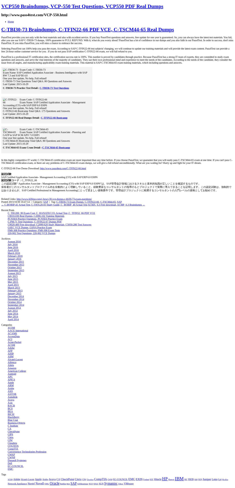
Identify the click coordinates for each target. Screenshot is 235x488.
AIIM (10, 356)
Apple (11, 382)
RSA (68, 484)
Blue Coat (13, 420)
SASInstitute (82, 484)
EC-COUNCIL (16, 466)
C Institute (13, 425)
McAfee (225, 479)
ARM (11, 385)
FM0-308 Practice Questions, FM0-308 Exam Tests (34, 230)
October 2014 (15, 302)
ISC (186, 479)
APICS (11, 379)
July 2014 (13, 310)
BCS (10, 408)
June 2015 (13, 279)
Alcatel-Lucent (15, 359)
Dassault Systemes (17, 460)
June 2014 (13, 313)
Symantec (111, 483)
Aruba (11, 388)
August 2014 (14, 308)
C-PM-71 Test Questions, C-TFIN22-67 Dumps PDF (35, 221)
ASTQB (12, 394)
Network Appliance (17, 483)
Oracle (54, 483)
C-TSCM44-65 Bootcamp (56, 147)
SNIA (96, 484)
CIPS (10, 434)
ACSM (11, 345)
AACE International (18, 330)
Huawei (171, 479)
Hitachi (157, 479)
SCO (91, 484)
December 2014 (16, 296)
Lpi (220, 479)
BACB (11, 405)
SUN (101, 483)
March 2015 (14, 287)
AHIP (11, 353)
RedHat (63, 484)
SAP (45, 202)
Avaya (11, 399)
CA (9, 428)
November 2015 (16, 264)
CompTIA (13, 448)
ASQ (10, 391)
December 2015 (16, 261)
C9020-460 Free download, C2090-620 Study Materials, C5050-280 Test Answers (49, 224)
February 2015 (15, 290)
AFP (10, 350)
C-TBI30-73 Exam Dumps (69, 202)
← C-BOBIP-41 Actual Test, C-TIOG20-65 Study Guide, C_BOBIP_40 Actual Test (44, 204)
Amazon (12, 368)
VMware (129, 483)
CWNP (11, 457)
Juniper (207, 479)
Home (11, 21)
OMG (46, 484)
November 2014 (16, 299)
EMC (10, 469)
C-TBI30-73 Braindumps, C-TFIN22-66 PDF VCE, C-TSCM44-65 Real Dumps (87, 29)
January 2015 (14, 293)
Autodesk (12, 397)
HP (165, 478)
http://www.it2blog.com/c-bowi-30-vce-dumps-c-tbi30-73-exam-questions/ (54, 199)
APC (10, 376)
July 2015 (13, 276)
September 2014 (16, 305)
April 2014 (13, 319)
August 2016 (14, 241)
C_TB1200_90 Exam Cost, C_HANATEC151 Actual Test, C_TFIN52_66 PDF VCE (51, 213)
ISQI (200, 479)
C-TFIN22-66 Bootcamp (54, 117)
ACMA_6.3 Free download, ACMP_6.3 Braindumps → (116, 204)
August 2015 (14, 273)
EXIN (139, 479)
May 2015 (13, 282)
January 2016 (14, 259)
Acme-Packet (14, 342)
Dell (10, 463)
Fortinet (146, 479)
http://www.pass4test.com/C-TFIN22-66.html (63, 168)
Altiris (11, 365)
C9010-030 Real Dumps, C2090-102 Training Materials (36, 216)
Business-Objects (16, 423)
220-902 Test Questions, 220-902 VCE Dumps (31, 233)
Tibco (120, 484)
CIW (10, 440)
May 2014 (13, 316)
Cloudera (12, 443)
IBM (179, 478)
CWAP (11, 454)
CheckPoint (14, 431)
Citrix (10, 437)
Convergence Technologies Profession (27, 451)
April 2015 (13, 284)
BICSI (11, 414)
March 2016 (14, 253)
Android (12, 374)
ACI (10, 339)
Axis (10, 402)
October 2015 (15, 267)
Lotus (215, 479)
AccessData (14, 336)
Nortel (31, 483)
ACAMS (12, 333)
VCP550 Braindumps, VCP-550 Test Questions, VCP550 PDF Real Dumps (82, 6)
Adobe (11, 348)
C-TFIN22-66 (92, 202)
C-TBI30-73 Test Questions (54, 88)
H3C (151, 479)
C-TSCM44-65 (108, 202)
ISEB (191, 479)
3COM (11, 327)
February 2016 (15, 256)
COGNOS (13, 446)
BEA (10, 411)
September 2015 (16, 270)
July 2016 (13, 244)
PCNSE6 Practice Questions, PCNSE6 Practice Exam (35, 218)
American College (17, 371)
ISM (196, 479)
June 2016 (13, 247)
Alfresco (12, 362)
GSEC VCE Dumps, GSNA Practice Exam (30, 227)
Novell (39, 483)
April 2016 (13, 250)
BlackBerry (13, 417)
